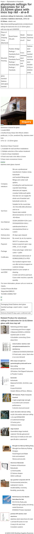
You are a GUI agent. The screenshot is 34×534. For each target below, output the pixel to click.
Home (3, 1)
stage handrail (14, 428)
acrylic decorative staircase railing (20, 411)
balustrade (13, 378)
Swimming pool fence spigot (18, 327)
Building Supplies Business (24, 533)
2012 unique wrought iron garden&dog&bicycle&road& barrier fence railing (20, 363)
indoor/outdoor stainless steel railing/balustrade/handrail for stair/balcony (21, 346)
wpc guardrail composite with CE (20, 479)
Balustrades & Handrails (15, 1)
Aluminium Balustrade (17, 462)
